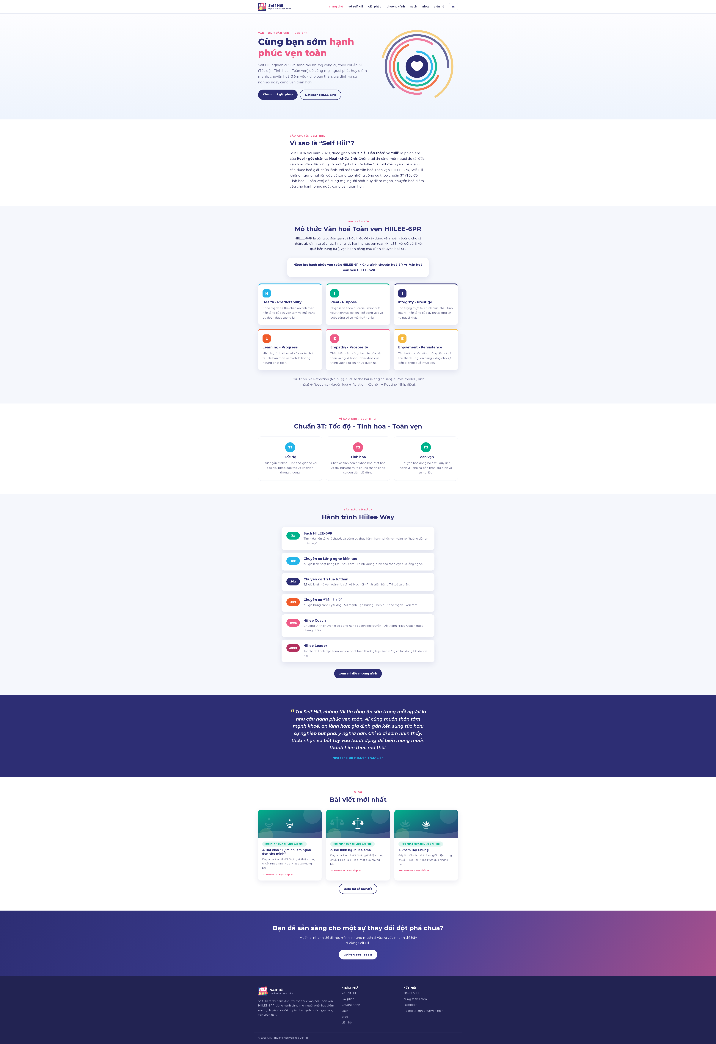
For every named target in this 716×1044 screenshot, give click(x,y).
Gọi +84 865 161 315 (358, 954)
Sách (413, 6)
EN (453, 6)
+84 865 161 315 (413, 993)
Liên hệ (439, 6)
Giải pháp (374, 6)
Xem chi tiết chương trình (358, 673)
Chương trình (396, 6)
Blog (425, 6)
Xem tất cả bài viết (358, 889)
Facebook (410, 1004)
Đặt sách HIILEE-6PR (320, 94)
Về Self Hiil (355, 6)
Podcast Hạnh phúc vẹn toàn (423, 1010)
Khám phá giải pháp (278, 94)
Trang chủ (336, 6)
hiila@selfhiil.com (415, 999)
